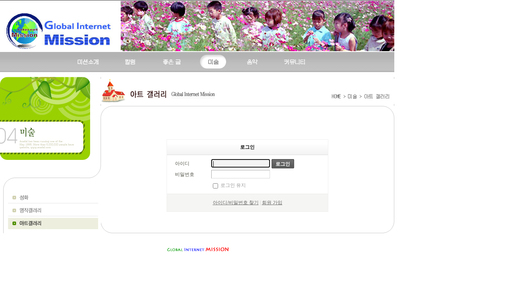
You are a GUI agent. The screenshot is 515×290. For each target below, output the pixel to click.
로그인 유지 (233, 185)
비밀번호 (184, 174)
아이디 (182, 163)
